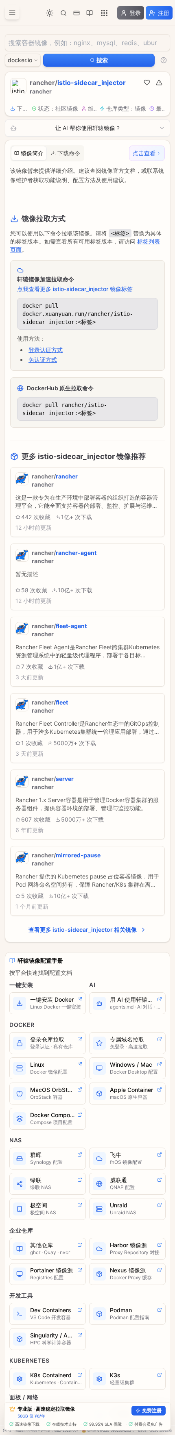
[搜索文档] (63, 13)
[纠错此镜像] (159, 82)
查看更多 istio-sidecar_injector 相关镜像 (82, 929)
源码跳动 (165, 1430)
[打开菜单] (12, 12)
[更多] (104, 13)
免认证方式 (42, 359)
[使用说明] (163, 60)
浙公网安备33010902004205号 (110, 1430)
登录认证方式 (45, 349)
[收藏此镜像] (147, 82)
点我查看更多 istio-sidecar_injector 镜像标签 (75, 288)
